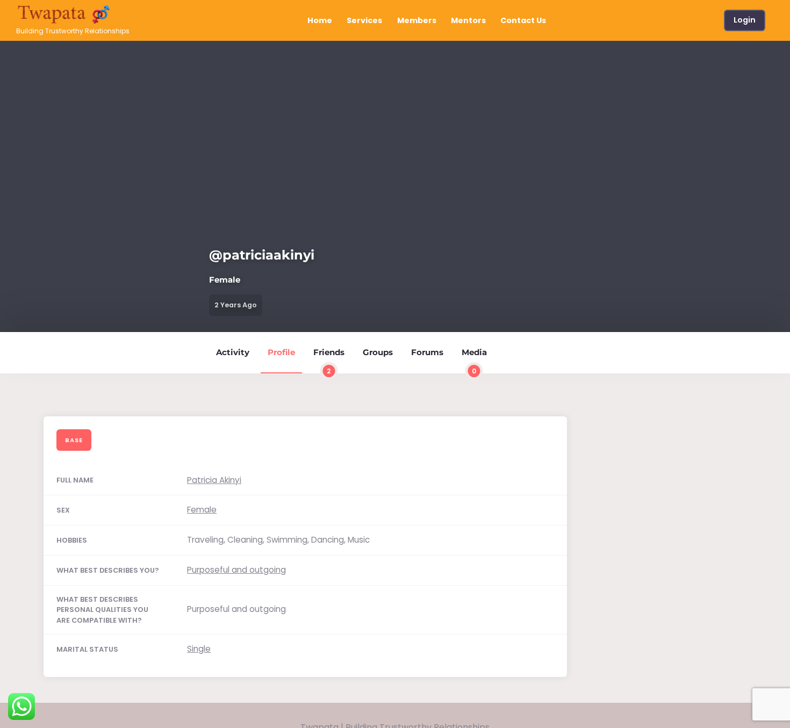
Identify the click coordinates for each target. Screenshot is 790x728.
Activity (232, 352)
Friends (328, 360)
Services (364, 20)
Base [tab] (74, 440)
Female (202, 509)
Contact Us (523, 20)
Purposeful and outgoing (236, 569)
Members (416, 20)
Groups (378, 352)
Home (319, 20)
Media (474, 360)
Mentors (468, 20)
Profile (281, 352)
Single (199, 648)
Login (745, 20)
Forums (427, 352)
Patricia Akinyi (214, 480)
